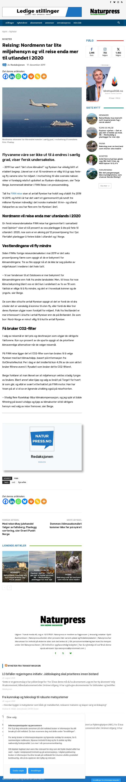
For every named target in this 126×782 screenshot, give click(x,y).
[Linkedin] (12, 76)
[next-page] (10, 588)
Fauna (68, 574)
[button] (119, 23)
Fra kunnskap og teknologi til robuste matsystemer (35, 697)
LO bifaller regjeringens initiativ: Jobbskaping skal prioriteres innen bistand (50, 674)
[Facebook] (111, 2)
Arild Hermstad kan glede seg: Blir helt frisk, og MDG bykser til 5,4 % (111, 161)
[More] (44, 76)
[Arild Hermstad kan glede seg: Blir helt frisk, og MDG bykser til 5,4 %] (91, 160)
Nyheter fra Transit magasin (24, 666)
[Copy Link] (37, 76)
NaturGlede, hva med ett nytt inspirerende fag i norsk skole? (15, 577)
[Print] (31, 76)
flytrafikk (22, 482)
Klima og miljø (41, 570)
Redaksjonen (42, 456)
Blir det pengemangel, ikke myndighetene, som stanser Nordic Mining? (110, 175)
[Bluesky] (114, 2)
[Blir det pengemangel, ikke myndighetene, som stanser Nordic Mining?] (91, 173)
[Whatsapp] (18, 76)
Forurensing (105, 170)
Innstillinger (36, 771)
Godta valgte (18, 771)
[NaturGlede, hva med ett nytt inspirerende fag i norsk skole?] (15, 566)
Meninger (15, 572)
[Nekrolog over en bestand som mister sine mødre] (69, 566)
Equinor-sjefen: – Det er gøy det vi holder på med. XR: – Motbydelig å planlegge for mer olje (42, 576)
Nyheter (13, 31)
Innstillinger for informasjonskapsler (106, 780)
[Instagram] (118, 2)
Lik (91, 48)
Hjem (4, 31)
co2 (13, 482)
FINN (16, 478)
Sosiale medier (105, 49)
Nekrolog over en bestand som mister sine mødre (69, 578)
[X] (63, 653)
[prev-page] (4, 588)
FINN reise (16, 193)
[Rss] (122, 2)
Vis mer (103, 185)
